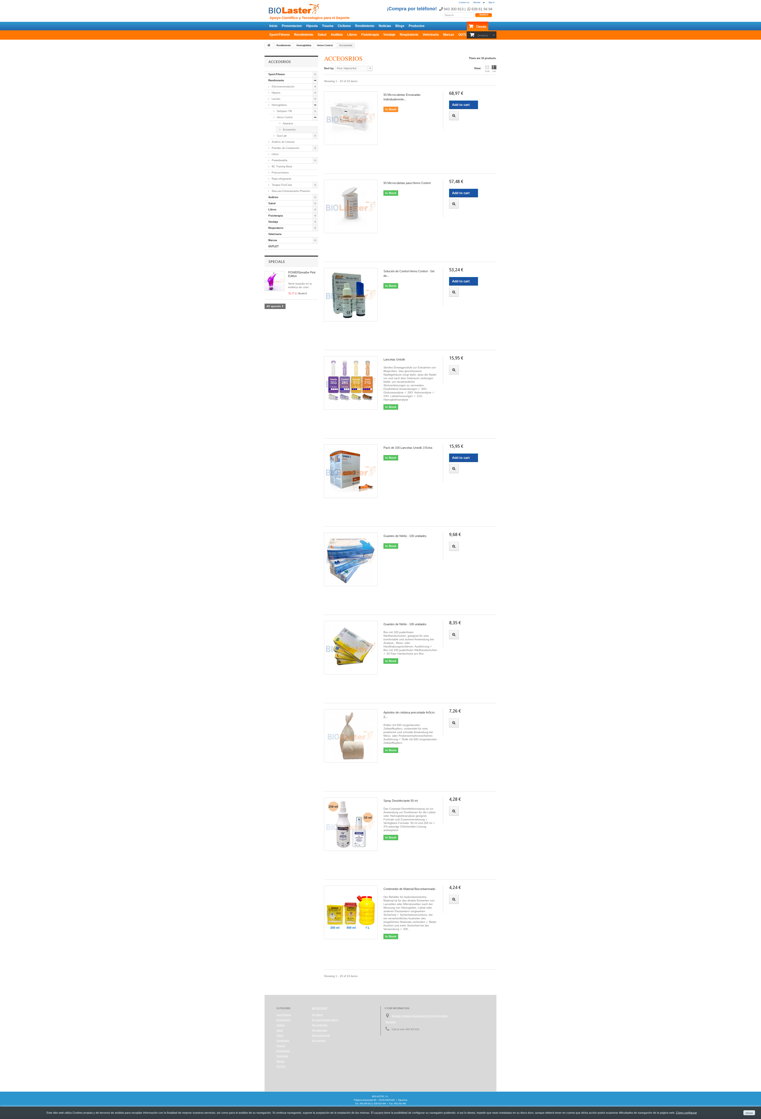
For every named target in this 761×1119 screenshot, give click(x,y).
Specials (277, 261)
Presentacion (292, 26)
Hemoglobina (279, 105)
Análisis (337, 34)
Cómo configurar (686, 1112)
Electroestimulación (282, 86)
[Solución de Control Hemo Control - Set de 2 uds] (351, 294)
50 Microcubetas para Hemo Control (406, 183)
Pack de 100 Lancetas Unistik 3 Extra (407, 447)
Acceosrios (289, 129)
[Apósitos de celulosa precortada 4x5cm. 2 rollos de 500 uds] (351, 736)
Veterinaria (431, 34)
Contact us (464, 2)
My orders (317, 1015)
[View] (454, 115)
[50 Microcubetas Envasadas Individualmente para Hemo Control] (351, 118)
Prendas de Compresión (285, 148)
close (749, 1112)
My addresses (319, 1030)
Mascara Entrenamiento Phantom (290, 191)
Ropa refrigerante (281, 178)
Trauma (327, 26)
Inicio (273, 26)
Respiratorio (409, 34)
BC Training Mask (281, 166)
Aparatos (287, 123)
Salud (322, 34)
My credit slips (319, 1025)
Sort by (329, 68)
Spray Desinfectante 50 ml (400, 800)
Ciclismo (344, 26)
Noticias (385, 26)
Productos (416, 26)
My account (319, 1008)
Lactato (275, 98)
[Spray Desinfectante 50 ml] (351, 824)
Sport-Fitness (279, 34)
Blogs (399, 26)
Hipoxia (312, 26)
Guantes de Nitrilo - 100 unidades (404, 536)
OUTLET (464, 34)
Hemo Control (284, 117)
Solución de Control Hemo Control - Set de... (408, 273)
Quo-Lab (281, 135)
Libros (352, 34)
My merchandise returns (325, 1020)
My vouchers (319, 1040)
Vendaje (389, 34)
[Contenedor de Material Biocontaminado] (351, 912)
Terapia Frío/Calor (281, 184)
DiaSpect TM (284, 111)
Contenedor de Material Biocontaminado (409, 889)
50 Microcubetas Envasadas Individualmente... (402, 97)
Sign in (491, 2)
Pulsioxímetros (280, 172)
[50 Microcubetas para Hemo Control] (351, 206)
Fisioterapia (370, 34)
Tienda (481, 26)
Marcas (448, 34)
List (494, 71)
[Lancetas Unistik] (351, 383)
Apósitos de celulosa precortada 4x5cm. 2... (409, 715)
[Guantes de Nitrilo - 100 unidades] (351, 559)
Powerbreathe (279, 160)
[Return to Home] (268, 45)
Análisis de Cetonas (283, 141)
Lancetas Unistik (394, 359)
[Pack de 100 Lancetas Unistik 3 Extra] (351, 471)
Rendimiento (364, 26)
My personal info (321, 1035)
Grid (487, 71)
